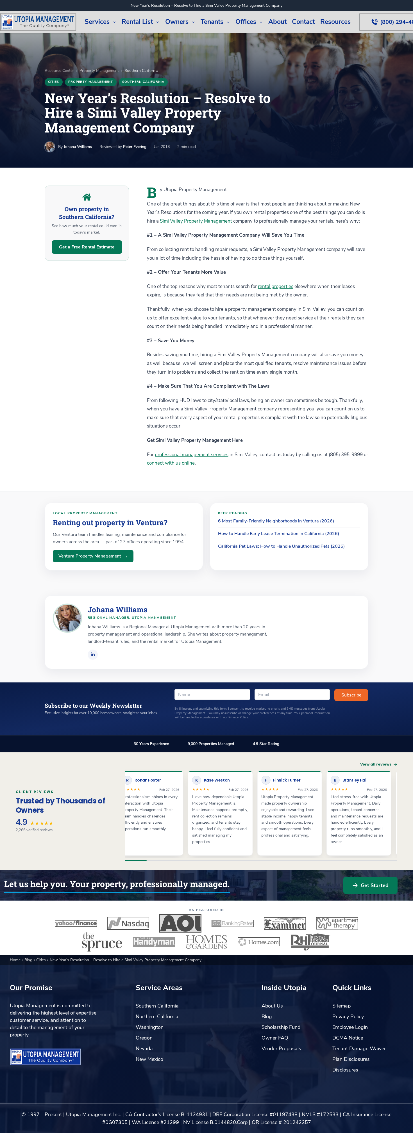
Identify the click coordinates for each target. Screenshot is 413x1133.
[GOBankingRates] (233, 923)
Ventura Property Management (93, 556)
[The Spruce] (102, 941)
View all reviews (376, 764)
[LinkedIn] (93, 655)
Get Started (375, 885)
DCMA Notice (347, 1037)
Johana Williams (78, 146)
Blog (28, 960)
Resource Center (59, 70)
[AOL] (180, 923)
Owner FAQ (275, 1037)
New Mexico (149, 1059)
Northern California (157, 1016)
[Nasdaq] (128, 923)
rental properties (275, 286)
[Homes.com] (259, 941)
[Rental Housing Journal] (311, 941)
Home (16, 960)
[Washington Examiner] (285, 923)
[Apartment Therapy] (337, 923)
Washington (150, 1027)
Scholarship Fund (281, 1027)
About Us (272, 1005)
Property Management (99, 70)
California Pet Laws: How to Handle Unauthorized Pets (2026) (281, 546)
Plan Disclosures (351, 1059)
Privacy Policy (348, 1016)
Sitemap (341, 1005)
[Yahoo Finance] (76, 923)
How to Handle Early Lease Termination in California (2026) (278, 534)
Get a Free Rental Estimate (87, 247)
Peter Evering (134, 146)
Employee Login (350, 1027)
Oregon (144, 1037)
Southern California (143, 82)
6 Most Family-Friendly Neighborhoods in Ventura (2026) (276, 521)
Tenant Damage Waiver (359, 1048)
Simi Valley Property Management (196, 221)
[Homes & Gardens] (206, 941)
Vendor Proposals (281, 1048)
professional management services (191, 454)
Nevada (144, 1048)
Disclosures (345, 1069)
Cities (53, 82)
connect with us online (171, 463)
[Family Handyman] (154, 941)
